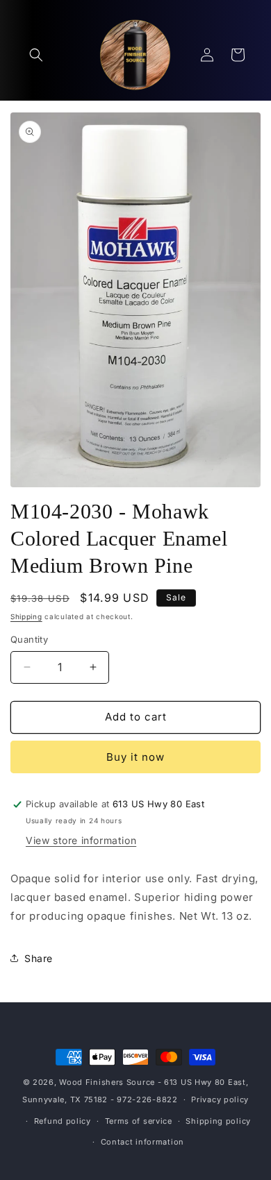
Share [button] (38, 958)
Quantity (29, 639)
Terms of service (138, 1121)
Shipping (26, 616)
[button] (36, 55)
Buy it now (135, 757)
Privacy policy (220, 1099)
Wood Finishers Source (107, 1082)
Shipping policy (218, 1121)
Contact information (142, 1142)
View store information (81, 840)
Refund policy (62, 1121)
